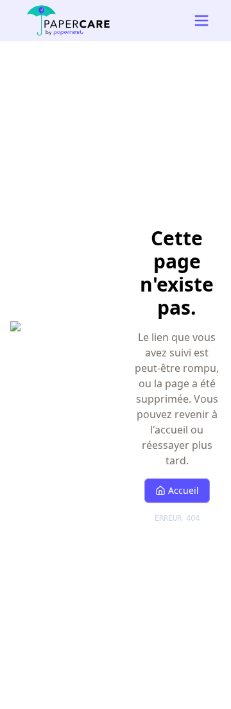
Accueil (183, 490)
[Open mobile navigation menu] (201, 20)
